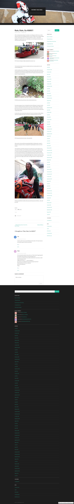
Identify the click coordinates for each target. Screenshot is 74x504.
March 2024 (49, 93)
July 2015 (48, 214)
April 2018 (16, 428)
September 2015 (49, 209)
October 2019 (49, 131)
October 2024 (49, 83)
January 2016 (17, 466)
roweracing (23, 32)
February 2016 (49, 202)
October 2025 (17, 333)
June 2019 (48, 140)
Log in (48, 228)
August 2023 (49, 100)
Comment (40, 283)
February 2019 (17, 409)
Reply (18, 270)
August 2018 (49, 159)
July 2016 (48, 200)
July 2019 (48, 138)
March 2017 (49, 188)
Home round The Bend (50, 46)
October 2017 (49, 176)
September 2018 (49, 157)
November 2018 (49, 152)
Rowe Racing (37, 10)
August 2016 (49, 197)
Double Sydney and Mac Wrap (51, 41)
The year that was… (17, 300)
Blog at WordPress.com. (19, 502)
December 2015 (49, 207)
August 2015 (49, 212)
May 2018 (48, 164)
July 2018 (48, 162)
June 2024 (16, 352)
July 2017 (48, 183)
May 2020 (48, 124)
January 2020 (49, 126)
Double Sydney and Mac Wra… (54, 60)
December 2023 (49, 98)
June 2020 (48, 121)
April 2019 (48, 143)
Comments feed (49, 233)
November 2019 (17, 390)
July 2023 (48, 102)
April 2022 (16, 371)
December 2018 (49, 150)
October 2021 (49, 112)
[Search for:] (53, 30)
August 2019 (49, 136)
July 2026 (48, 67)
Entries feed (16, 492)
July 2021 (48, 114)
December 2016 (49, 190)
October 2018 (49, 155)
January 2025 (49, 81)
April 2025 (48, 74)
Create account (49, 226)
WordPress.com (49, 235)
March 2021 (49, 117)
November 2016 (49, 193)
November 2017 (49, 174)
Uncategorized (19, 215)
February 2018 (49, 169)
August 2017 (49, 181)
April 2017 (16, 447)
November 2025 (49, 69)
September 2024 (49, 86)
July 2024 (48, 88)
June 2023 (48, 105)
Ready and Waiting (40, 224)
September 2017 (49, 178)
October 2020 (49, 119)
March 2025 (49, 76)
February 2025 (49, 79)
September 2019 (49, 133)
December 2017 (49, 171)
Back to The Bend (49, 36)
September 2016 (49, 195)
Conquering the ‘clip (50, 43)
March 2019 (49, 145)
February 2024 (49, 95)
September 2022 (49, 107)
